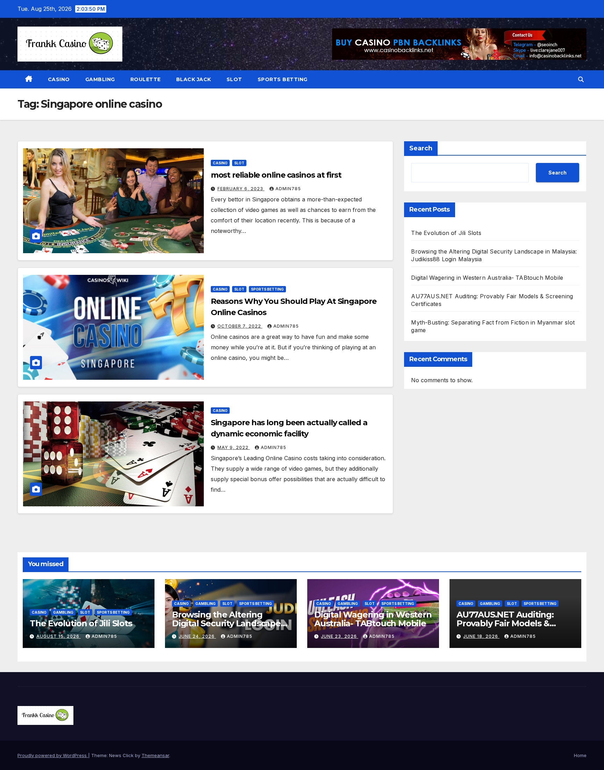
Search (420, 148)
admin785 (288, 188)
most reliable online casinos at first (276, 175)
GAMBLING (100, 79)
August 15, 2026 (58, 636)
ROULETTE (145, 79)
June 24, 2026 (197, 636)
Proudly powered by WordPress (52, 755)
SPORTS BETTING (283, 79)
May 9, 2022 (233, 447)
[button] (581, 79)
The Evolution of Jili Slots (446, 232)
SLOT (234, 79)
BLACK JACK (193, 79)
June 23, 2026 (339, 636)
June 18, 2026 (481, 636)
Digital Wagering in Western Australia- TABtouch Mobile (487, 277)
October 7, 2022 (240, 326)
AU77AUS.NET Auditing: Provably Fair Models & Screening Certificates (505, 623)
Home (580, 755)
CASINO (59, 79)
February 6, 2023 (241, 188)
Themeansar (155, 755)
